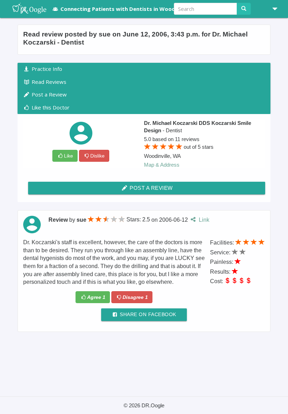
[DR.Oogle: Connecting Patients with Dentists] (26, 9)
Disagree (135, 297)
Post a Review (150, 188)
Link (203, 219)
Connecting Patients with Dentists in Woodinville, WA (131, 8)
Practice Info (46, 68)
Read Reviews (48, 81)
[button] (272, 9)
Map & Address (161, 165)
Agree (96, 297)
